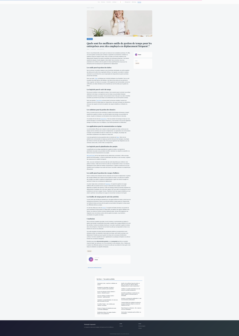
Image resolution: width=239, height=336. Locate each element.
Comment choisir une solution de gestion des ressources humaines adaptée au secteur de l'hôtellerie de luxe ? (131, 304)
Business (103, 1)
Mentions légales (141, 326)
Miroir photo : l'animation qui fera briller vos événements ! (131, 312)
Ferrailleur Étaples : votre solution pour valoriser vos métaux (106, 304)
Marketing (134, 1)
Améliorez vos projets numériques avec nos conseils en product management (130, 289)
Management (127, 1)
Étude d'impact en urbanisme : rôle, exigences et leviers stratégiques (131, 308)
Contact (140, 328)
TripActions (107, 184)
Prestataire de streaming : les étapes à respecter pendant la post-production (105, 288)
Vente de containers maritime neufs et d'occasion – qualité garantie (105, 296)
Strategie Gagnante (90, 324)
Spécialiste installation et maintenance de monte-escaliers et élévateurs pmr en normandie (130, 294)
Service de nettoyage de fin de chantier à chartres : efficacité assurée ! (106, 292)
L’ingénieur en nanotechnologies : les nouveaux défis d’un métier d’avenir (107, 300)
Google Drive (103, 118)
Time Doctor (99, 100)
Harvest (104, 207)
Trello (96, 78)
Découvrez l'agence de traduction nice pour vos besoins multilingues (106, 309)
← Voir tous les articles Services (94, 267)
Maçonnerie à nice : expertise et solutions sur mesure (107, 284)
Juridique (114, 1)
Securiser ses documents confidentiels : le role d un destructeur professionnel (131, 299)
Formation (109, 1)
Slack (118, 137)
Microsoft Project (91, 155)
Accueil (88, 7)
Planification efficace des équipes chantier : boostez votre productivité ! (106, 313)
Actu (99, 1)
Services (139, 1)
